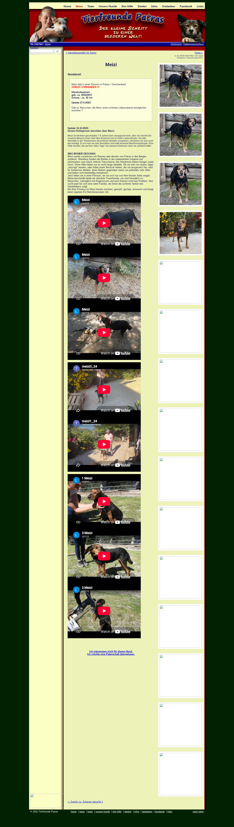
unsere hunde (103, 811)
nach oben (198, 811)
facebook (160, 811)
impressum (176, 44)
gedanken (147, 811)
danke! (127, 811)
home (74, 811)
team (90, 811)
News (48, 44)
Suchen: (34, 48)
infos (136, 811)
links (169, 811)
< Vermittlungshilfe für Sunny (81, 52)
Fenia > (199, 52)
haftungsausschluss (194, 44)
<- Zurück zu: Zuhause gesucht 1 (85, 801)
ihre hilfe (117, 811)
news (82, 811)
